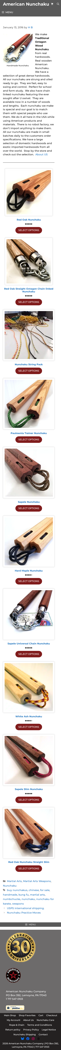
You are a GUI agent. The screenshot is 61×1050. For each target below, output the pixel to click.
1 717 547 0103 (14, 998)
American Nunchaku (26, 4)
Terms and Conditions (39, 1024)
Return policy (12, 1029)
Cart (40, 1015)
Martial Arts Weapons (37, 881)
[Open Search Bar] (58, 4)
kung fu (24, 894)
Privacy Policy (31, 1029)
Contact (43, 1034)
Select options (28, 230)
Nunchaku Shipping (24, 1034)
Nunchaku (10, 885)
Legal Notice (49, 1029)
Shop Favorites (27, 1015)
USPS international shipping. (25, 908)
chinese (34, 890)
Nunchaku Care (45, 1020)
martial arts (37, 894)
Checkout (51, 1015)
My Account (13, 1020)
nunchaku (28, 899)
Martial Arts (14, 881)
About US (41, 154)
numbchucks (11, 899)
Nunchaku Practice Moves (24, 912)
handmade (10, 894)
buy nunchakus (17, 890)
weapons (18, 903)
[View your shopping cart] (52, 4)
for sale (44, 890)
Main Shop (10, 1015)
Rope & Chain (16, 1024)
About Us (28, 1020)
